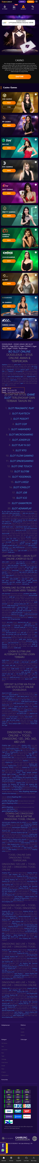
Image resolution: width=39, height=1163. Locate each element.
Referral (23, 1035)
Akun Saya (33, 1160)
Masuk (22, 1)
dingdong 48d (33, 784)
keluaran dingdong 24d (18, 777)
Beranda (4, 1160)
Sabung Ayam (5, 1075)
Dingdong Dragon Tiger (8, 757)
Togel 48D (29, 755)
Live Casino (4, 1049)
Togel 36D (31, 753)
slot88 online (8, 549)
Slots (3, 1046)
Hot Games (4, 1043)
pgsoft (27, 369)
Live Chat (26, 1160)
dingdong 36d (24, 784)
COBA (9, 107)
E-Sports (4, 1072)
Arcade (3, 1065)
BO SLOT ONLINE (19, 352)
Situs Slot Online (15, 511)
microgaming (19, 371)
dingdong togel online (19, 786)
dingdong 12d (6, 784)
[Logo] (7, 2)
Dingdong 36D (9, 753)
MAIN (9, 102)
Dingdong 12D (18, 750)
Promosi (23, 1028)
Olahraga (4, 1059)
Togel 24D (34, 752)
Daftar (31, 1)
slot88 (35, 368)
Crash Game (5, 1062)
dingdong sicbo (6, 786)
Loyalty (22, 1032)
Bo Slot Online (6, 511)
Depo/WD (18, 1160)
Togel (3, 1056)
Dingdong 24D (14, 752)
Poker (3, 1069)
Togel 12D (4, 752)
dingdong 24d (15, 784)
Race (3, 1053)
